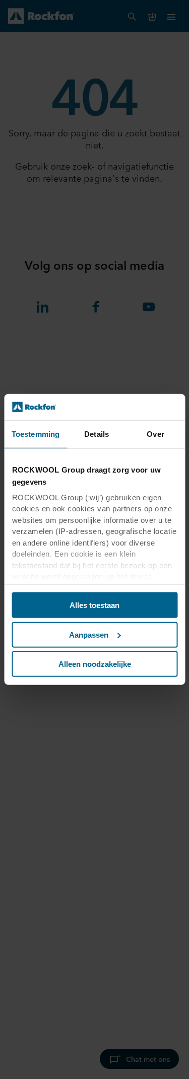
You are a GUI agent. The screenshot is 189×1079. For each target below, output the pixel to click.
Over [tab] (155, 434)
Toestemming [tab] (35, 434)
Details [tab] (96, 434)
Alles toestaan (94, 605)
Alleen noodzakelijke (94, 664)
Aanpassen (88, 635)
